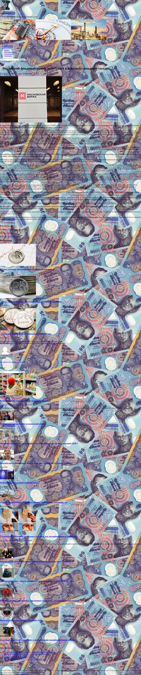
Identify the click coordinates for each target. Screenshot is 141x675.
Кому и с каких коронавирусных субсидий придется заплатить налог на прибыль (37, 561)
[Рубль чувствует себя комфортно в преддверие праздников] (18, 265)
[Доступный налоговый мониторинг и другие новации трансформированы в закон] (7, 636)
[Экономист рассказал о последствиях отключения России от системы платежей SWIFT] (7, 439)
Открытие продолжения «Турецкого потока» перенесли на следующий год (33, 502)
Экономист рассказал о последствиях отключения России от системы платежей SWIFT (39, 443)
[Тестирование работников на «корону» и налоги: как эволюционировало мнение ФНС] (18, 530)
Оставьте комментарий (24, 73)
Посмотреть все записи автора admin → (14, 362)
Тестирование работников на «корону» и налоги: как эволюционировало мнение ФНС (39, 536)
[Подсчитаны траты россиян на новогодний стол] (7, 420)
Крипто (6, 48)
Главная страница (10, 43)
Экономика (8, 56)
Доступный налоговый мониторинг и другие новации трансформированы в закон (37, 640)
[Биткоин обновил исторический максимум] (7, 479)
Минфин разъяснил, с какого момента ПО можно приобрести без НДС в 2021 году (37, 581)
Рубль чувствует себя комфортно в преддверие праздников (27, 269)
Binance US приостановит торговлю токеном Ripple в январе (25, 654)
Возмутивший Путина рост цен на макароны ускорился (25, 401)
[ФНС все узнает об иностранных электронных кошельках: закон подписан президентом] (7, 597)
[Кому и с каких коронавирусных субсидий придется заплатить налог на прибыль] (7, 557)
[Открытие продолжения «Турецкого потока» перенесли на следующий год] (7, 498)
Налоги (6, 50)
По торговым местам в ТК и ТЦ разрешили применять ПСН (25, 659)
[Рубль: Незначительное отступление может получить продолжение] (18, 297)
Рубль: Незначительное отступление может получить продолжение (31, 302)
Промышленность (10, 52)
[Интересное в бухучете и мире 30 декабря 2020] (7, 616)
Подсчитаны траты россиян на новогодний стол (21, 424)
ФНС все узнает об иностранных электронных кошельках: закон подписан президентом (39, 601)
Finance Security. (5, 13)
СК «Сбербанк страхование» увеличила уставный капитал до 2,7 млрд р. (30, 652)
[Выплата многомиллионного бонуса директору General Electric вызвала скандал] (7, 459)
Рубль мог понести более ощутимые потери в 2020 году (25, 334)
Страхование (8, 54)
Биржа (6, 45)
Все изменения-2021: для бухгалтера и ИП (19, 656)
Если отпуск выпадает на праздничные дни (19, 658)
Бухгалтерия (8, 46)
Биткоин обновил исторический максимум (19, 483)
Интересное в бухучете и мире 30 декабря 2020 (20, 620)
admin (13, 73)
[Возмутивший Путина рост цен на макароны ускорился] (18, 395)
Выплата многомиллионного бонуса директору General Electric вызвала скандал (36, 463)
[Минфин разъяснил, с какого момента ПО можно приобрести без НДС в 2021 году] (7, 577)
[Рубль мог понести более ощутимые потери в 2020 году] (18, 330)
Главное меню (5, 61)
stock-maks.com (13, 236)
